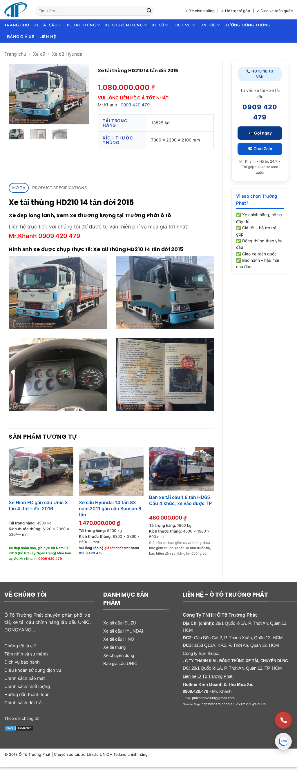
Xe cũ (158, 25)
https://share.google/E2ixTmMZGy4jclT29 (234, 704)
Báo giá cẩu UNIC (120, 663)
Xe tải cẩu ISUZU (119, 622)
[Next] (80, 94)
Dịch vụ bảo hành (22, 662)
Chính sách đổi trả (22, 702)
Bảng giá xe (20, 36)
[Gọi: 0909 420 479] (283, 720)
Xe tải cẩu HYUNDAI (123, 631)
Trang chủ (16, 25)
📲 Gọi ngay (260, 132)
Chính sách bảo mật (24, 678)
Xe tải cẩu (45, 25)
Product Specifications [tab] (59, 188)
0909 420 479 (135, 105)
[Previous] (17, 94)
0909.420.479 (195, 691)
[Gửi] (149, 11)
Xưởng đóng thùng (247, 25)
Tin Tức (208, 25)
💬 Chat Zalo (260, 148)
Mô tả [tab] (19, 188)
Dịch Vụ (182, 25)
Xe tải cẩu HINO (118, 639)
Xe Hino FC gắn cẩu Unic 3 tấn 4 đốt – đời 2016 (38, 505)
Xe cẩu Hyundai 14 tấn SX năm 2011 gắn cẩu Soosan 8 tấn (110, 508)
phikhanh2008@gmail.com (213, 698)
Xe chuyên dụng (124, 25)
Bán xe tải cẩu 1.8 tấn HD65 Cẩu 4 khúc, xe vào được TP (180, 500)
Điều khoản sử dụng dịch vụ (32, 670)
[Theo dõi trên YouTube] (69, 717)
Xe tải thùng (81, 25)
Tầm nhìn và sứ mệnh (26, 654)
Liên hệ (47, 36)
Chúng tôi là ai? (20, 646)
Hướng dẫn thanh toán (27, 694)
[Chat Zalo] (283, 741)
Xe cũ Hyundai (68, 54)
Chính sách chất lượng (27, 686)
